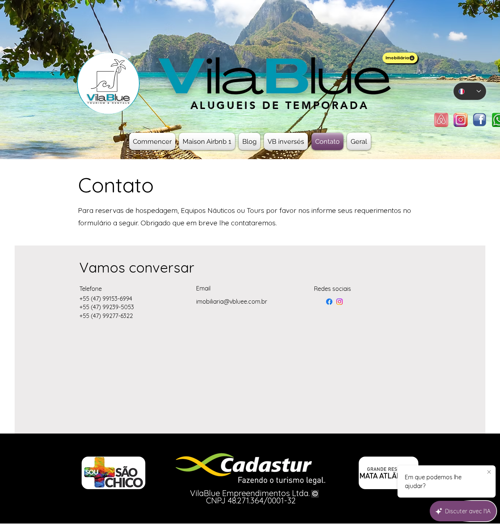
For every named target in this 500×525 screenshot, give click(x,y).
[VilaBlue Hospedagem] (339, 301)
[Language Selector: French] (470, 91)
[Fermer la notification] (489, 472)
